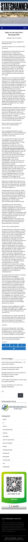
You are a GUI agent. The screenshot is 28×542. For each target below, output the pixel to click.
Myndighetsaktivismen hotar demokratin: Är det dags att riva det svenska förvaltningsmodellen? (14, 374)
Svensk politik (6, 460)
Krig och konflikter (7, 443)
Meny (25, 28)
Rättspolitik (6, 456)
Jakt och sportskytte (8, 439)
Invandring (5, 436)
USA (4, 463)
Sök (3, 391)
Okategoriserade (7, 450)
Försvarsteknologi (7, 429)
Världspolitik (6, 467)
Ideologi (5, 433)
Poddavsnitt (6, 453)
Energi (4, 419)
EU (3, 423)
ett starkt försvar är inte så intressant (14, 148)
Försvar (5, 426)
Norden (5, 446)
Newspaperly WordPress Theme (16, 539)
